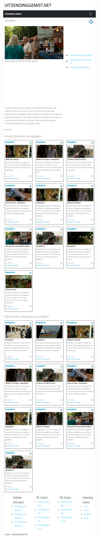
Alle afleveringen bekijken (12, 178)
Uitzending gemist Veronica (67, 519)
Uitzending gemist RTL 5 (44, 511)
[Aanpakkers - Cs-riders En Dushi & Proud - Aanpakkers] (80, 151)
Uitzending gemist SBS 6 (67, 511)
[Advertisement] (34, 82)
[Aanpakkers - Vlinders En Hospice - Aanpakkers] (49, 151)
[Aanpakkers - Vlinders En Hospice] (80, 194)
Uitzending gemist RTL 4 (44, 503)
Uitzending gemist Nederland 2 (80, 67)
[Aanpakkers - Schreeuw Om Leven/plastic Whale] (19, 237)
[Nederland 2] (91, 21)
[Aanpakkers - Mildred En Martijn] (19, 151)
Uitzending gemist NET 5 (67, 503)
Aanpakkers (10, 20)
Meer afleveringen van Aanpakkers (81, 55)
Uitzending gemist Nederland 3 (20, 524)
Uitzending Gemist (13, 14)
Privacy (86, 518)
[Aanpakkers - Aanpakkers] (49, 194)
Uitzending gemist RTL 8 (44, 527)
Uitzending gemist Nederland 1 (20, 508)
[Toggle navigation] (90, 14)
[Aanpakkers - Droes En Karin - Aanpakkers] (19, 194)
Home (86, 506)
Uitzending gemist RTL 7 (44, 519)
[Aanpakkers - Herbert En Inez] (19, 281)
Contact (86, 510)
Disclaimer (87, 514)
